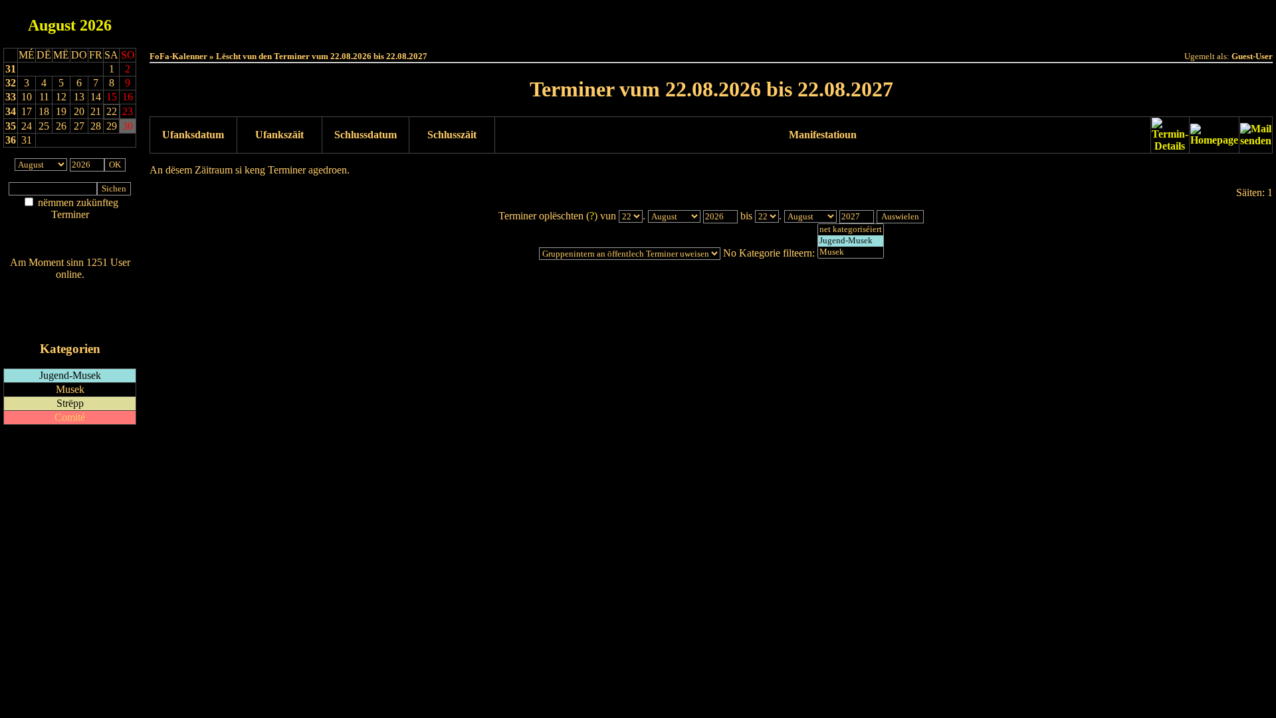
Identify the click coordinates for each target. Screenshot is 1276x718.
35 (10, 126)
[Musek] (850, 252)
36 (10, 140)
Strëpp (70, 403)
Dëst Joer (785, 21)
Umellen (711, 33)
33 (10, 96)
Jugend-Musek (70, 375)
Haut (562, 21)
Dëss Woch (637, 21)
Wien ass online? (69, 287)
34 (10, 111)
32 (10, 82)
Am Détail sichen (70, 227)
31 (10, 68)
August (52, 25)
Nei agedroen (70, 240)
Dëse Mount (711, 21)
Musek (70, 389)
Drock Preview (187, 193)
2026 (96, 25)
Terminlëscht (860, 21)
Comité (69, 417)
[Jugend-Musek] (850, 241)
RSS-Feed (70, 310)
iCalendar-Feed (70, 323)
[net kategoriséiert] (850, 229)
